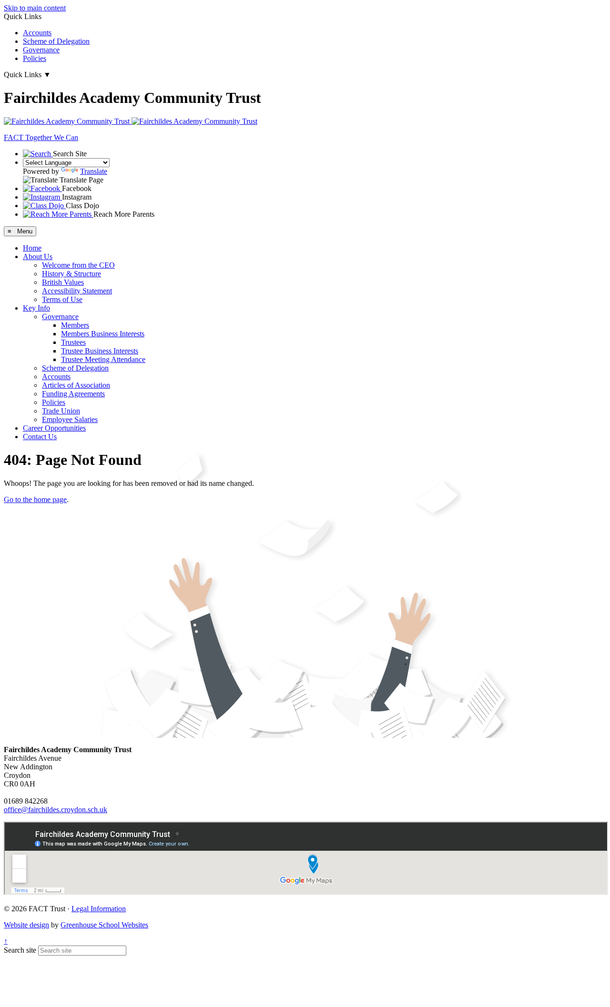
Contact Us (40, 437)
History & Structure (71, 274)
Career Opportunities (54, 428)
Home (32, 248)
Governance (41, 50)
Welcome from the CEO (78, 265)
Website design (26, 925)
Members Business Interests (102, 334)
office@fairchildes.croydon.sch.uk (55, 810)
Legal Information (98, 909)
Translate (93, 171)
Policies (34, 58)
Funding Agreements (73, 394)
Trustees (73, 342)
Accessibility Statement (77, 291)
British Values (63, 282)
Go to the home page (35, 499)
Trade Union (61, 411)
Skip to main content (35, 8)
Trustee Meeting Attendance (103, 359)
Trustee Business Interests (99, 351)
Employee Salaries (70, 419)
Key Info (36, 308)
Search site (20, 950)
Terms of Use (62, 299)
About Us (37, 256)
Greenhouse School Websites (104, 925)
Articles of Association (76, 385)
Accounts (37, 33)
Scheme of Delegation (56, 41)
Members (75, 325)
